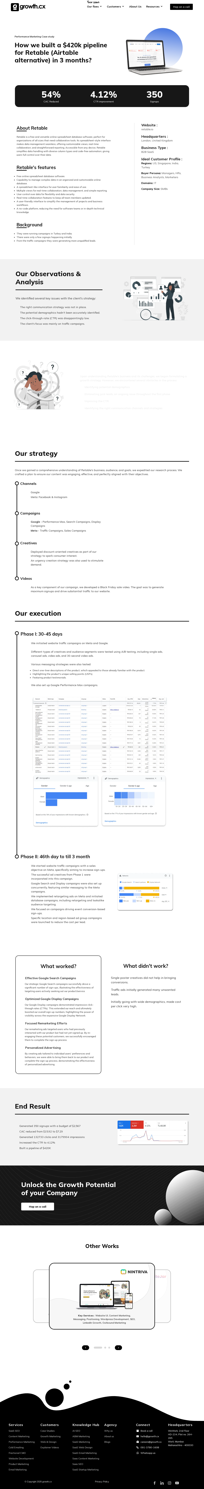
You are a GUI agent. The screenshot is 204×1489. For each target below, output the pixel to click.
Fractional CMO (17, 1452)
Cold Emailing (16, 1447)
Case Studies (47, 1430)
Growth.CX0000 (29, 6)
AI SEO (76, 1430)
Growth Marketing (50, 1436)
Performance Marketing (22, 1441)
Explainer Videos (49, 1447)
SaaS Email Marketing (84, 1452)
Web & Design (48, 1441)
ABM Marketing (81, 1436)
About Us (135, 6)
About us (109, 1436)
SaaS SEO (14, 1430)
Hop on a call (181, 7)
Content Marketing (19, 1436)
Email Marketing (18, 1469)
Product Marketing (19, 1464)
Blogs (107, 1441)
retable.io (147, 129)
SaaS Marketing (81, 1441)
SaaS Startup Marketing (85, 1469)
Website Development (21, 1458)
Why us (108, 1430)
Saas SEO (77, 1464)
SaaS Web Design (82, 1447)
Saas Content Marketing (85, 1458)
